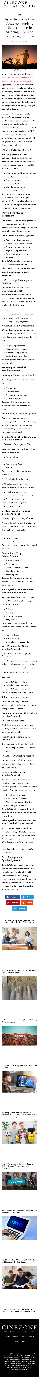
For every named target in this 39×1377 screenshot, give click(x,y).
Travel (23, 1341)
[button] (12, 897)
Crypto (31, 1336)
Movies (15, 6)
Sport (16, 1341)
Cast (24, 6)
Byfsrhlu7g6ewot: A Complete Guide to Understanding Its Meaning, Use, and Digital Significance (19, 27)
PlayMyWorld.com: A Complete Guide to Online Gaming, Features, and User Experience (17, 1166)
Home (6, 6)
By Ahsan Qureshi (19, 42)
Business (15, 1336)
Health (7, 1336)
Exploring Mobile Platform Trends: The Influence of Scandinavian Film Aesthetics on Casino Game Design (19, 1115)
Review (32, 6)
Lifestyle (23, 1336)
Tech (19, 15)
